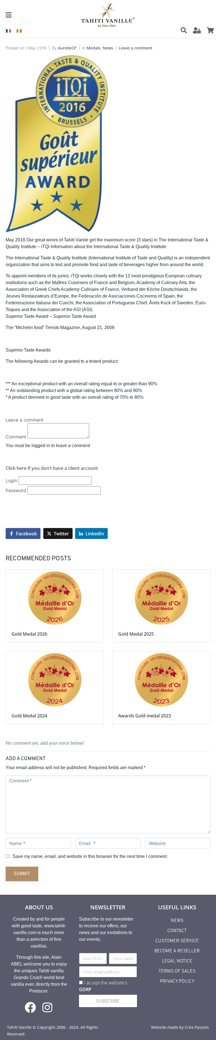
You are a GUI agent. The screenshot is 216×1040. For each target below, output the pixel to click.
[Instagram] (47, 1007)
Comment (16, 436)
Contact (177, 931)
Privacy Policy (177, 981)
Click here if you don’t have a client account (52, 468)
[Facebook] (30, 1007)
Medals (93, 48)
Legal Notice (177, 961)
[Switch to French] (8, 30)
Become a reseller (177, 951)
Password (16, 490)
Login (11, 480)
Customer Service (177, 941)
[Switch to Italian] (19, 30)
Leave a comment (135, 48)
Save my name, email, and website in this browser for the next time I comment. (90, 856)
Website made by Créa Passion (180, 1027)
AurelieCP (67, 48)
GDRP (85, 989)
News (108, 48)
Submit (22, 874)
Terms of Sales (177, 971)
